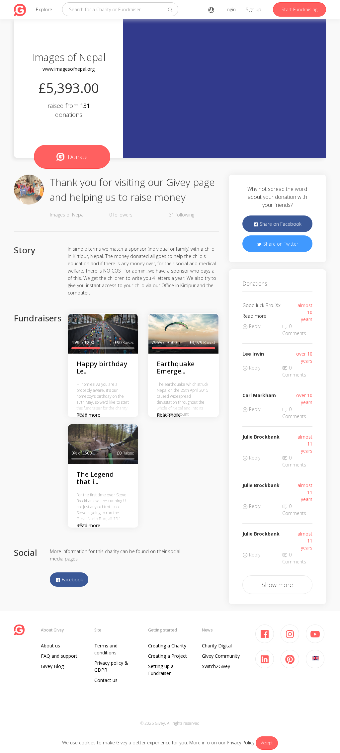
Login (230, 9)
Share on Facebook (279, 224)
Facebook (71, 579)
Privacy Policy (240, 742)
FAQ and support (59, 656)
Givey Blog (52, 666)
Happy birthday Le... (101, 367)
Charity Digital (217, 645)
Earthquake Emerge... (176, 367)
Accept (267, 743)
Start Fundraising (299, 9)
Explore (44, 9)
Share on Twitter (280, 244)
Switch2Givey (216, 666)
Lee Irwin (253, 354)
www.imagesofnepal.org (68, 69)
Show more (277, 585)
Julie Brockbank (261, 437)
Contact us (106, 680)
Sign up (253, 9)
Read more (254, 316)
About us (50, 645)
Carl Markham (259, 395)
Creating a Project (167, 656)
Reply (254, 326)
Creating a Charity (167, 645)
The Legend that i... (95, 478)
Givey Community (221, 656)
